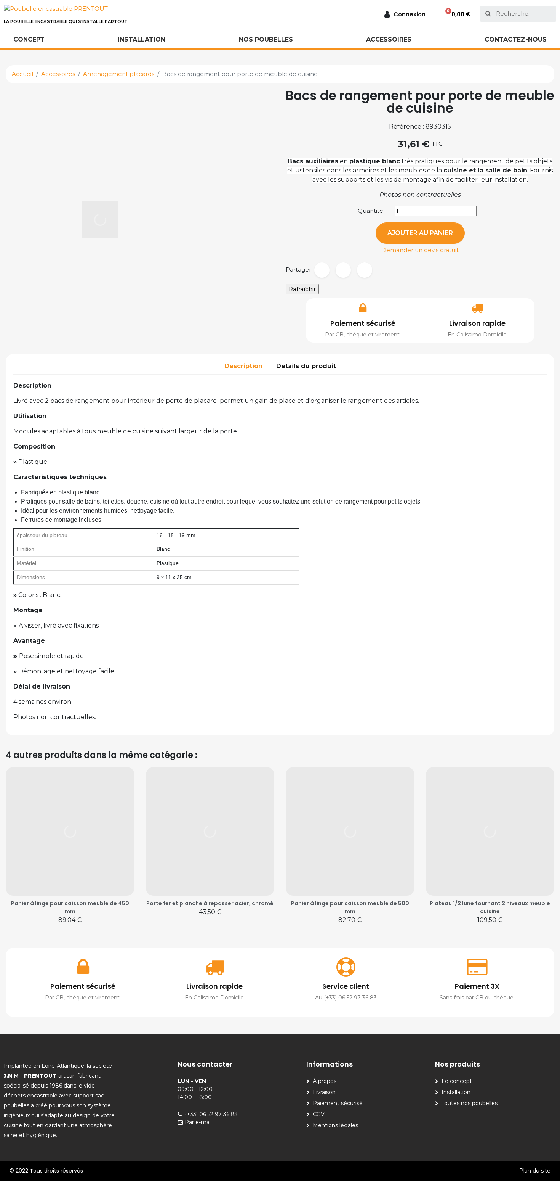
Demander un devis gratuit (420, 250)
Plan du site (534, 1170)
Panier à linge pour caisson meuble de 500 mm (350, 907)
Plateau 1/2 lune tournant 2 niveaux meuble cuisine (490, 907)
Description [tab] (243, 366)
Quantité (370, 210)
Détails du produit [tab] (306, 366)
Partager (322, 270)
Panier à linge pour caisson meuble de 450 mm (70, 907)
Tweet (343, 270)
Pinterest (364, 270)
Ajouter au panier (420, 233)
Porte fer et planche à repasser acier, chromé (210, 903)
